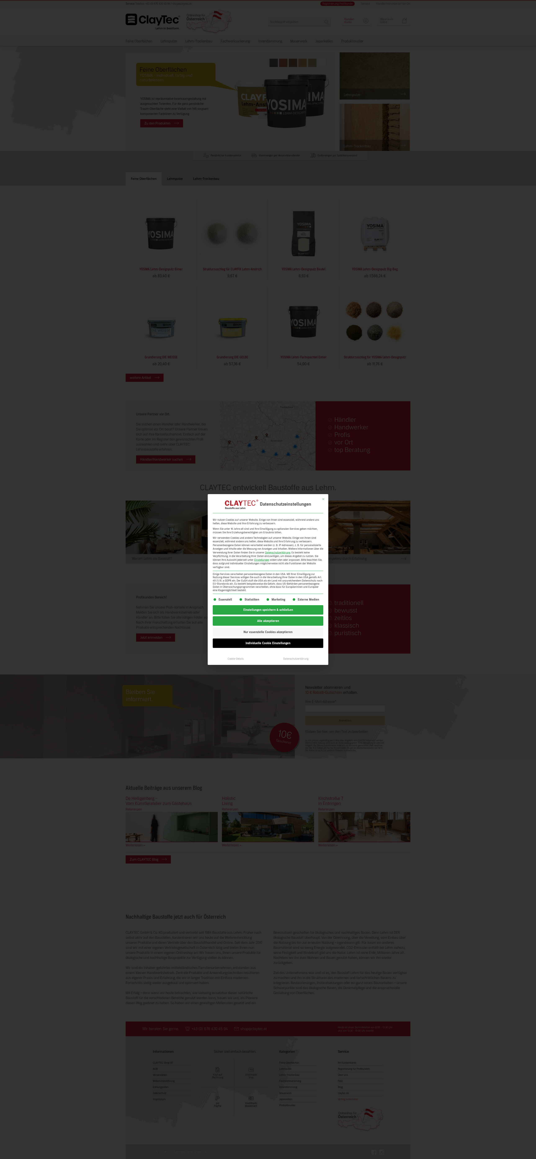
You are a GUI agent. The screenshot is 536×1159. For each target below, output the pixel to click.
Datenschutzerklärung (277, 552)
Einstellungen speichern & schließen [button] (268, 610)
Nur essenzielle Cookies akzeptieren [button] (268, 632)
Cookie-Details (236, 658)
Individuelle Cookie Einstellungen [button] (268, 643)
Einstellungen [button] (261, 559)
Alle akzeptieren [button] (268, 621)
